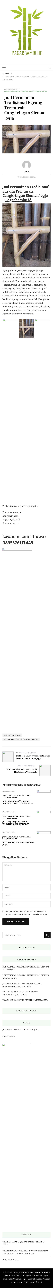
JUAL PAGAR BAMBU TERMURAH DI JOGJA (20, 1030)
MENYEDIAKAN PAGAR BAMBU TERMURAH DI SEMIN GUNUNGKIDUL (25, 976)
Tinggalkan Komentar (26, 177)
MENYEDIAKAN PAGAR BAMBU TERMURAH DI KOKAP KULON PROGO (25, 968)
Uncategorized (10, 1260)
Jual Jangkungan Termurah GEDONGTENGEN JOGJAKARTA (17, 802)
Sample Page (8, 1036)
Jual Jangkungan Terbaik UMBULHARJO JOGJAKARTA (15, 823)
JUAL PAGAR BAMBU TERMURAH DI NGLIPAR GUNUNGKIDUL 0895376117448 (22, 985)
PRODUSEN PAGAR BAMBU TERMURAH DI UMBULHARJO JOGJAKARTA (20, 993)
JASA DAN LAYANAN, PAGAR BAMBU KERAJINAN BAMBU (25, 91)
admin (26, 171)
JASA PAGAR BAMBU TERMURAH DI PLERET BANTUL (25, 1000)
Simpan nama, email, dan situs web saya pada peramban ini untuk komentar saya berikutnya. (27, 912)
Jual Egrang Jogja (12, 735)
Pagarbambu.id (18, 200)
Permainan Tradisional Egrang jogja (21, 739)
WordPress (37, 1282)
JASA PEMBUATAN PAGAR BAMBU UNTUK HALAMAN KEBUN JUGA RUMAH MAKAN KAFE (25, 1252)
